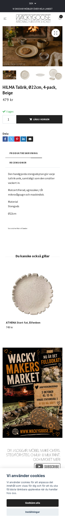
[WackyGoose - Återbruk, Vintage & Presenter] (36, 21)
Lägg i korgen (41, 127)
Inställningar (32, 512)
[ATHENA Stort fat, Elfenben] (32, 302)
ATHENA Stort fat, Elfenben (23, 331)
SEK (31, 3)
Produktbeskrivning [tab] (24, 161)
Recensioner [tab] (18, 171)
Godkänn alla (32, 502)
